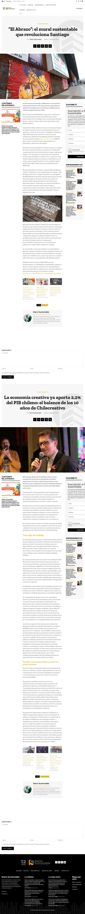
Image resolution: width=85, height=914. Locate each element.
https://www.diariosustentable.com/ (41, 314)
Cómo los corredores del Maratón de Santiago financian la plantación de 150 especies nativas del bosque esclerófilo (58, 901)
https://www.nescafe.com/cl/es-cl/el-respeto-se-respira (42, 273)
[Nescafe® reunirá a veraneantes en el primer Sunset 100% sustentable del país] (56, 281)
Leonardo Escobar (46, 139)
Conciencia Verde (42, 23)
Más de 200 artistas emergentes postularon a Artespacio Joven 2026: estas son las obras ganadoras (34, 892)
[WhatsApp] (46, 46)
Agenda (68, 179)
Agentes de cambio (53, 896)
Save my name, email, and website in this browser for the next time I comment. (27, 372)
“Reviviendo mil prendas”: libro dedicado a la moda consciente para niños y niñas (21, 336)
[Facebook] (76, 1)
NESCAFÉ (44, 305)
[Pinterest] (42, 46)
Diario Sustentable (36, 39)
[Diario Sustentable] (28, 318)
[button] (20, 13)
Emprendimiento (70, 169)
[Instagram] (78, 1)
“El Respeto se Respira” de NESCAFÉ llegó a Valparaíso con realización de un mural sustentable (42, 291)
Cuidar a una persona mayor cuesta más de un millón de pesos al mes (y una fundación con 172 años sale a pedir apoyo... (58, 892)
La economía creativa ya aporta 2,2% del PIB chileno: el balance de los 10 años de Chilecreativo (71, 174)
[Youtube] (82, 1)
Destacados (5, 124)
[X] (80, 1)
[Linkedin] (50, 46)
